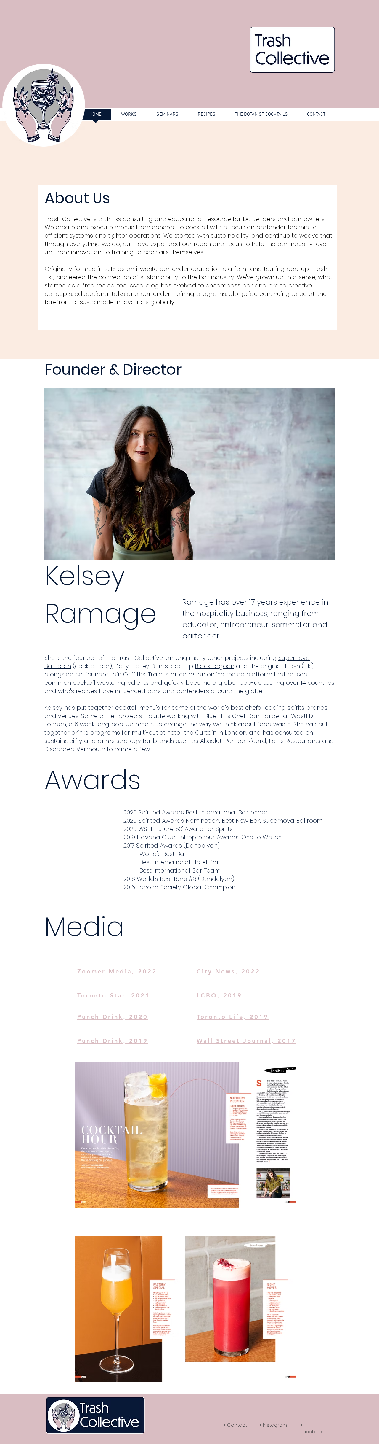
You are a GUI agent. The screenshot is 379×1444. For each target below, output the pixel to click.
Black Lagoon (214, 666)
